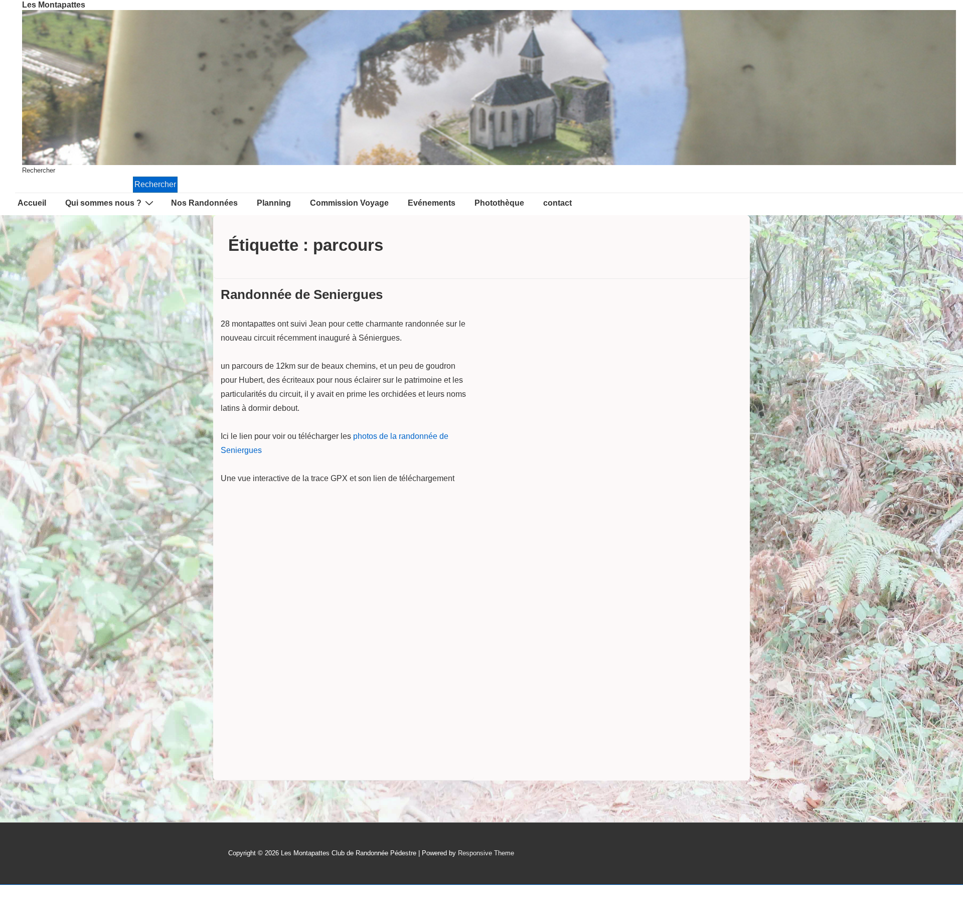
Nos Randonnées (204, 203)
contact (557, 203)
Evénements (431, 203)
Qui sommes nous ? (103, 203)
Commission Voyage (349, 203)
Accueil (32, 203)
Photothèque (499, 203)
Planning (274, 203)
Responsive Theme (486, 853)
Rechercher (38, 170)
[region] (489, 87)
